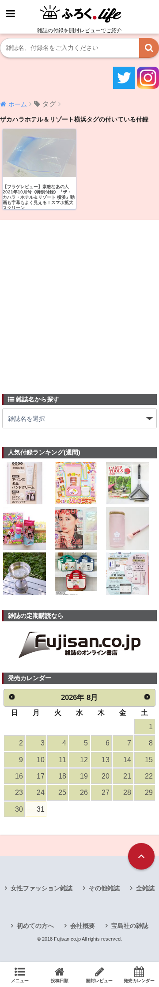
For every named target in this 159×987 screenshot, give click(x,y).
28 (127, 792)
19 (84, 776)
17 (41, 776)
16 (19, 776)
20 (106, 776)
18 (62, 776)
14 (127, 760)
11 (62, 760)
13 (106, 760)
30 (19, 809)
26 (84, 792)
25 (62, 792)
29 (149, 792)
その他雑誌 (104, 888)
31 (41, 809)
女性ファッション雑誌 (41, 888)
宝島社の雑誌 (129, 925)
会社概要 (82, 925)
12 (84, 760)
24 (41, 792)
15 (149, 760)
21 (127, 776)
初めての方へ (35, 925)
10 (41, 760)
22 (149, 776)
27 (106, 792)
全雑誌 (145, 888)
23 (19, 792)
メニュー (20, 980)
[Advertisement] (79, 301)
